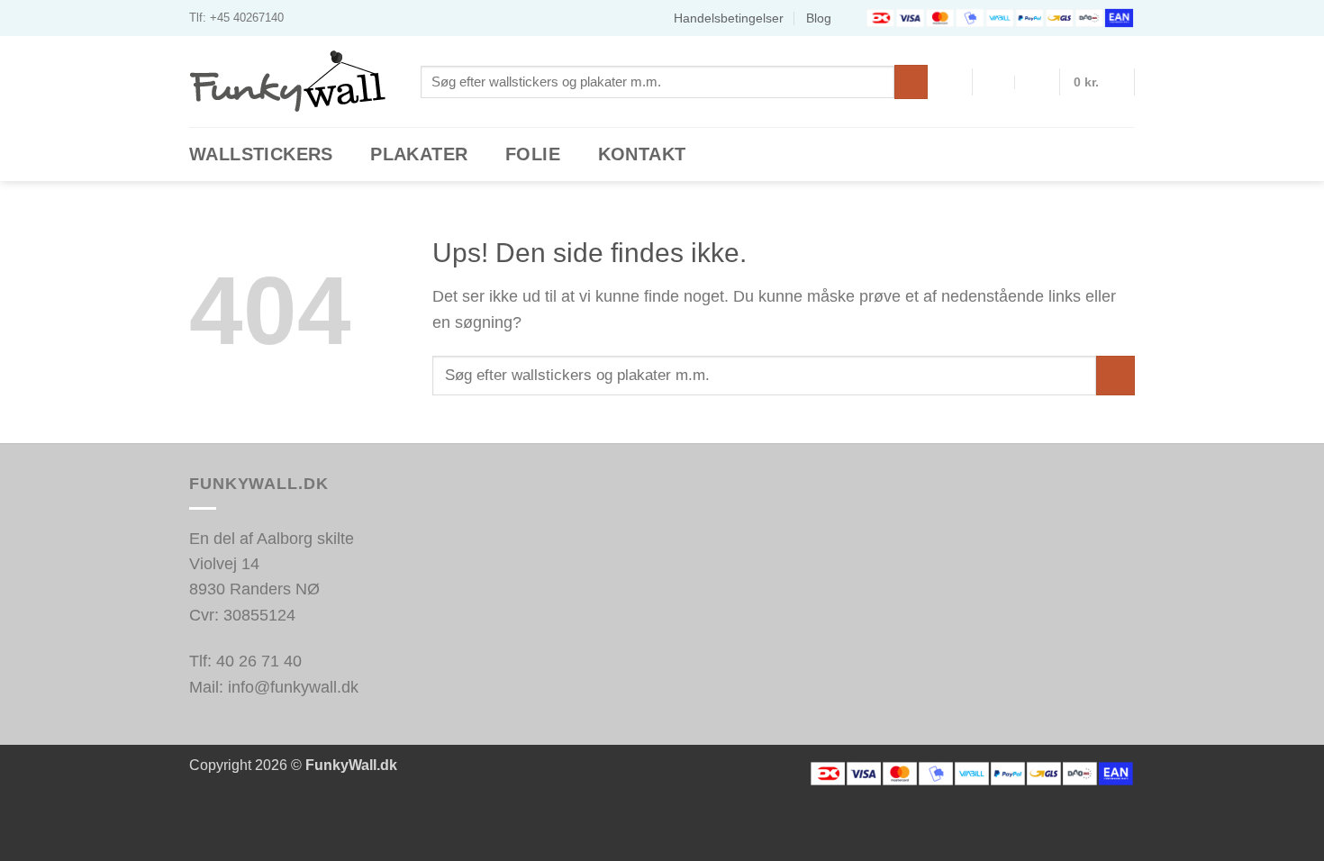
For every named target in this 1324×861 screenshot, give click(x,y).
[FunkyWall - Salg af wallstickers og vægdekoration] (291, 81)
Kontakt (642, 154)
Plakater (418, 154)
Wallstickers (261, 154)
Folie (532, 154)
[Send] (911, 81)
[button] (1097, 82)
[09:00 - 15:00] (1036, 82)
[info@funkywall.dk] (994, 82)
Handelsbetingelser (729, 18)
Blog (818, 18)
